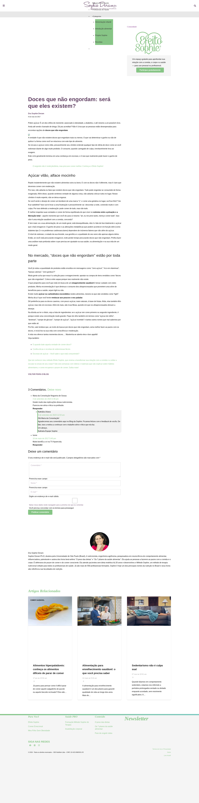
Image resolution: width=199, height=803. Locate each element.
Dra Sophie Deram (35, 553)
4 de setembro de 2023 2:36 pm (46, 399)
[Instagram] (39, 745)
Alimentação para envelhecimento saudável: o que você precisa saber (98, 669)
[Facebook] (30, 745)
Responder (37, 409)
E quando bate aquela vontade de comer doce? (52, 345)
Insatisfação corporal (73, 729)
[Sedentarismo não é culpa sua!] (149, 598)
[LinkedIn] (34, 745)
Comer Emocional (35, 726)
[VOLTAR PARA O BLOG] (74, 371)
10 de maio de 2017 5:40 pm (44, 438)
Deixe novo (54, 389)
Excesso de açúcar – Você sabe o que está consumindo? (56, 354)
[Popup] (4, 5)
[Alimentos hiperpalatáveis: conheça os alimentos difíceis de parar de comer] (50, 598)
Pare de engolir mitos (103, 733)
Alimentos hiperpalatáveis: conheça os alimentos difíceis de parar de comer (49, 669)
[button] (195, 5)
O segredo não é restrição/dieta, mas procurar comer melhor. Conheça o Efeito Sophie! (68, 166)
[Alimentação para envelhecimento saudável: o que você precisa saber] (99, 598)
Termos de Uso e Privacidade (161, 749)
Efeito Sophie (33, 722)
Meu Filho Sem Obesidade (39, 731)
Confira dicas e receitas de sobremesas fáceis (51, 349)
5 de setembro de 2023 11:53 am (51, 415)
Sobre (169, 752)
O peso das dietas (102, 722)
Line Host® (167, 755)
